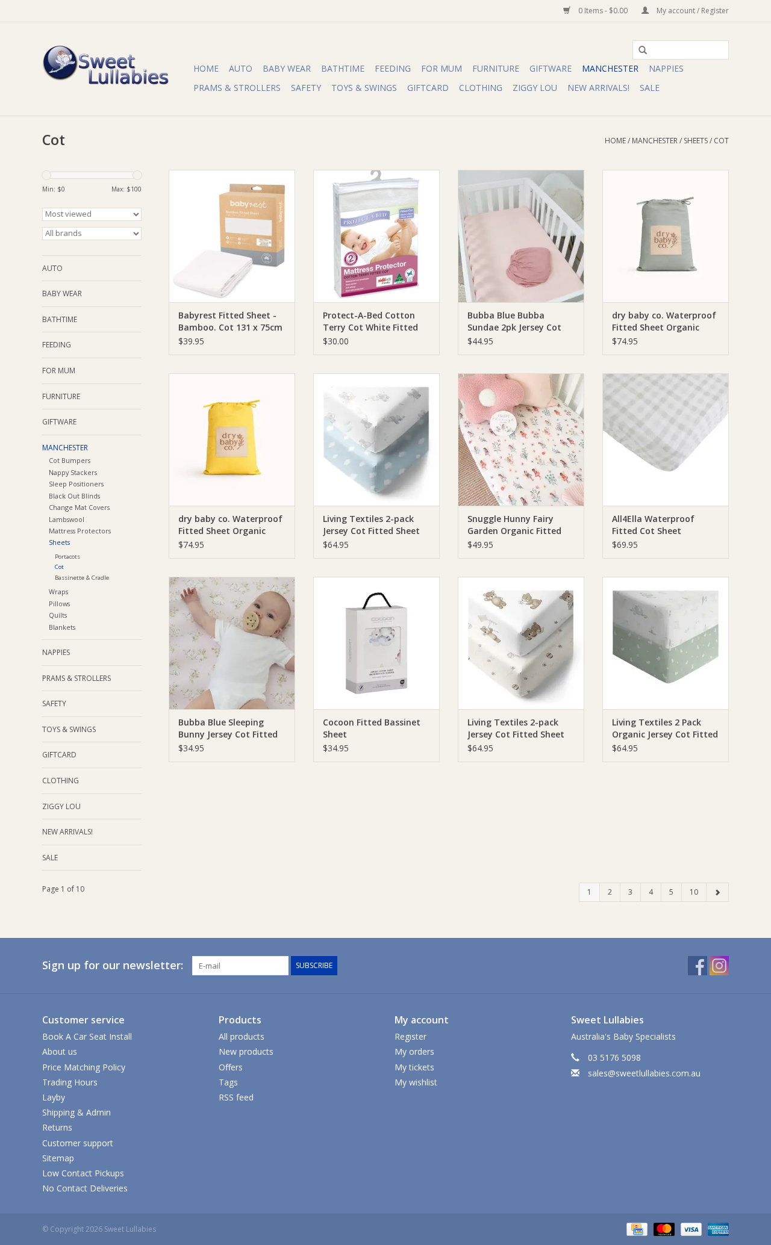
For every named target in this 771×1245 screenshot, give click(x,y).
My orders (414, 1051)
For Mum (441, 68)
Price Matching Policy (83, 1067)
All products (241, 1036)
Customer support (77, 1143)
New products (246, 1051)
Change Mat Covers (79, 507)
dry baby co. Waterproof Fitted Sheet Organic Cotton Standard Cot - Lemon (230, 525)
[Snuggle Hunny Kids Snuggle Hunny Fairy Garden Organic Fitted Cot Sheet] (521, 439)
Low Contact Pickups (83, 1173)
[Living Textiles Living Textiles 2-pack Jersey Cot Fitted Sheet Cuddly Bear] (521, 643)
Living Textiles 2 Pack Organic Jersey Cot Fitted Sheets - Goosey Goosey (665, 728)
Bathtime (342, 68)
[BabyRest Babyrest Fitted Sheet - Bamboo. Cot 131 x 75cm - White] (232, 236)
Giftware (550, 68)
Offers (231, 1067)
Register (410, 1036)
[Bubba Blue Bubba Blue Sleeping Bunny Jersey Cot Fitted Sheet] (232, 643)
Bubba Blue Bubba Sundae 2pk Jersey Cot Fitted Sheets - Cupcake (517, 321)
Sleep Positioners (76, 483)
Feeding (393, 68)
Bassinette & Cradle (82, 578)
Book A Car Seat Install (87, 1036)
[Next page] (717, 892)
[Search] (638, 50)
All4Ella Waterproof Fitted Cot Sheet (653, 524)
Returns (57, 1127)
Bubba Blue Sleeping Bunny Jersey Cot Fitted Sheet (228, 728)
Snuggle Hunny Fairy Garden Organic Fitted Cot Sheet (514, 525)
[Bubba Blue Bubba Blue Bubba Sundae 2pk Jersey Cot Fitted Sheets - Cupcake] (521, 236)
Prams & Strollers (237, 87)
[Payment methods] (635, 1228)
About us (59, 1051)
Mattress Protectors (80, 530)
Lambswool (66, 519)
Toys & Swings (364, 87)
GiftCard (428, 87)
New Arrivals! (598, 87)
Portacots (67, 556)
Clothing (480, 87)
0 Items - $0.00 (602, 10)
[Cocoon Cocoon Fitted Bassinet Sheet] (376, 643)
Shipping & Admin (76, 1112)
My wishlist (416, 1082)
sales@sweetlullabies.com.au (644, 1073)
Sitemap (58, 1158)
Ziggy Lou (535, 87)
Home (206, 68)
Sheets (696, 140)
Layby (53, 1097)
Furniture (495, 68)
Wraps (58, 591)
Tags (228, 1082)
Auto (240, 68)
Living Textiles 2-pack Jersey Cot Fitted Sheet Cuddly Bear (515, 728)
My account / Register (692, 10)
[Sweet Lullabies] (116, 69)
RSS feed (236, 1097)
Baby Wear (287, 68)
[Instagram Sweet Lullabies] (719, 965)
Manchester (610, 68)
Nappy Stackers (73, 472)
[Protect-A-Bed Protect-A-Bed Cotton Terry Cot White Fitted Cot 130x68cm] (376, 236)
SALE (650, 87)
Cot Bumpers (69, 460)
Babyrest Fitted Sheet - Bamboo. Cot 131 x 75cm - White (230, 321)
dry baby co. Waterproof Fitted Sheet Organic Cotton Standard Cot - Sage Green (664, 321)
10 (694, 892)
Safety (306, 87)
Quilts (58, 614)
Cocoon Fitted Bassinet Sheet (371, 728)
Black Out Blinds (74, 495)
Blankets (62, 627)
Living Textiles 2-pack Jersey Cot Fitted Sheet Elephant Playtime (371, 525)
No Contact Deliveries (85, 1188)
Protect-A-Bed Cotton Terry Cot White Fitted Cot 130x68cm (370, 321)
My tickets (414, 1067)
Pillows (59, 603)
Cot (721, 140)
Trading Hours (70, 1082)
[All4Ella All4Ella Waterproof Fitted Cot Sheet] (665, 439)
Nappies (666, 68)
